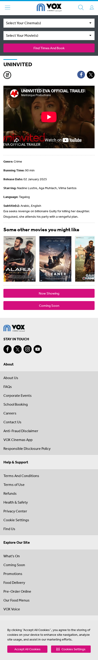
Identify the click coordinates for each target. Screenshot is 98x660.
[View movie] (20, 259)
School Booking (15, 404)
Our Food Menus (16, 600)
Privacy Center (15, 511)
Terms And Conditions (21, 475)
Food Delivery (14, 582)
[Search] (81, 7)
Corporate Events (17, 395)
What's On (11, 556)
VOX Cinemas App (18, 439)
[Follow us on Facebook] (7, 349)
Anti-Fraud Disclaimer (20, 431)
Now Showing (49, 293)
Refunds (10, 493)
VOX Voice (11, 609)
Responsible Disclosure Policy (27, 448)
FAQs (7, 386)
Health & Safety (15, 502)
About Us (10, 377)
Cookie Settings (16, 520)
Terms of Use (14, 484)
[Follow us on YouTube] (38, 349)
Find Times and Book (49, 48)
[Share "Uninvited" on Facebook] (81, 74)
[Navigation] (7, 7)
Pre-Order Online (17, 591)
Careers (9, 413)
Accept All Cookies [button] (27, 649)
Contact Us (12, 422)
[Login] (92, 7)
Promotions (12, 573)
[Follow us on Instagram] (27, 349)
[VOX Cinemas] (49, 8)
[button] (71, 649)
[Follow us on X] (17, 349)
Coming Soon (49, 305)
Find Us (9, 528)
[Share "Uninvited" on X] (91, 75)
